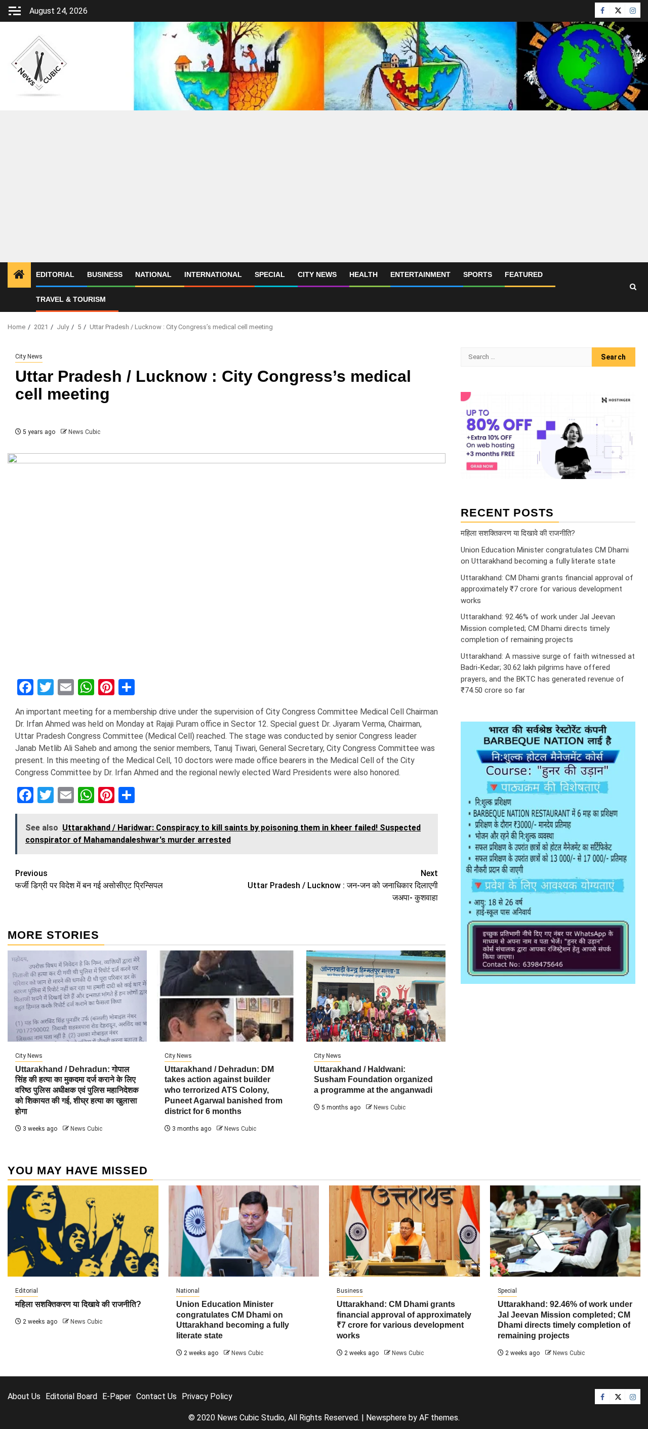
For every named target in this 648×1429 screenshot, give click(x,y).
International (213, 274)
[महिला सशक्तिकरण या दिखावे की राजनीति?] (83, 1231)
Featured (524, 274)
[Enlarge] (622, 735)
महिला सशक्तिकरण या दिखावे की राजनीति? (518, 533)
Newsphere (386, 1417)
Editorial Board (71, 1396)
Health (363, 274)
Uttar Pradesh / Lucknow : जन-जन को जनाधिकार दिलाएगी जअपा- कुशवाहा (343, 885)
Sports (477, 274)
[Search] (633, 287)
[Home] (19, 275)
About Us (24, 1396)
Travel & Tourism (71, 299)
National (153, 274)
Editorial (55, 274)
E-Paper (116, 1396)
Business (105, 274)
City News (317, 274)
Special (270, 274)
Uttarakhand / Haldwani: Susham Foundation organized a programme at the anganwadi (373, 1080)
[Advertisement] (324, 186)
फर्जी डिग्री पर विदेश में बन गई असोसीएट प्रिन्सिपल (89, 879)
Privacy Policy (207, 1396)
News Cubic (84, 431)
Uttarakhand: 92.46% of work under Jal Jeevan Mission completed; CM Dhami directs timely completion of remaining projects (538, 628)
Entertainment (420, 274)
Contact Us (156, 1396)
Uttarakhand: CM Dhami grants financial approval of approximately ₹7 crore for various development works (547, 589)
